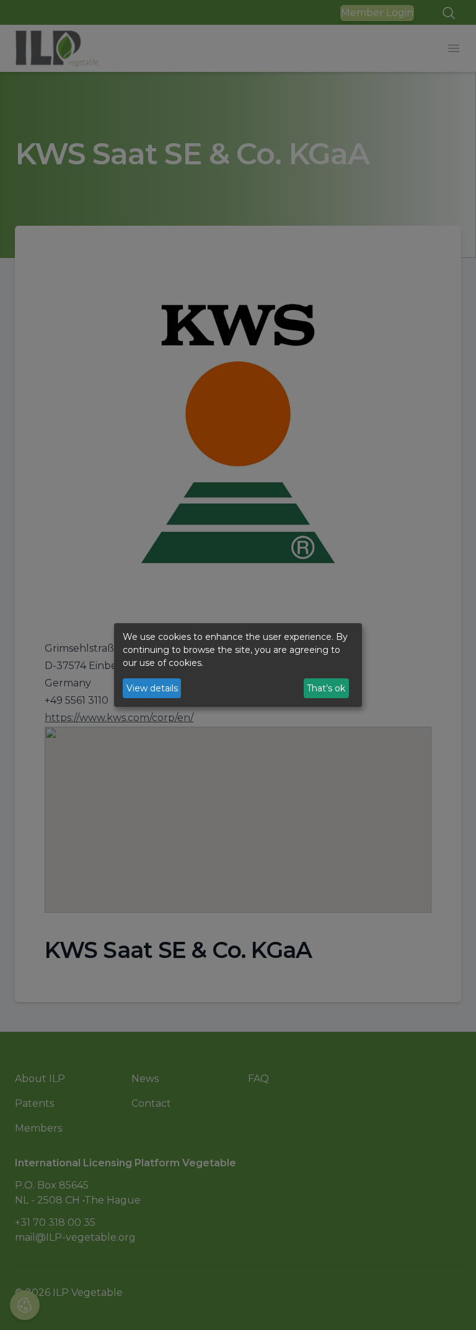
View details (152, 688)
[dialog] (238, 665)
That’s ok (326, 688)
